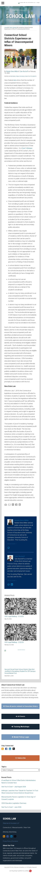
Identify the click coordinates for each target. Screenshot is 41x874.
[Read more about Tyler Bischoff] (8, 584)
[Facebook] (6, 749)
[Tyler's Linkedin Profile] (12, 584)
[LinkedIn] (10, 749)
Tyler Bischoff (24, 71)
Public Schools (13, 27)
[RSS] (2, 749)
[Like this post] (16, 504)
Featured (12, 76)
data (14, 80)
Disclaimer (15, 841)
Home (5, 27)
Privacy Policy (7, 841)
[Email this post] (9, 504)
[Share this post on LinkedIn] (20, 504)
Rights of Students (30, 76)
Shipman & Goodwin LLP (20, 10)
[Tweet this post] (13, 504)
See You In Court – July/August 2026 (13, 787)
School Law (20, 16)
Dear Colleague (27, 148)
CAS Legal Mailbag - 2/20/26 (14, 642)
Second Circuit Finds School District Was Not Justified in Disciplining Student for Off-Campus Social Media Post (19, 671)
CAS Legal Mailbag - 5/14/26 (14, 616)
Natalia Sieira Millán (12, 71)
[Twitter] (14, 748)
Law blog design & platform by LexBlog (19, 871)
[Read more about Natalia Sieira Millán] (8, 547)
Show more (11, 544)
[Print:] (5, 504)
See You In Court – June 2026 (11, 807)
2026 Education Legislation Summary (13, 803)
